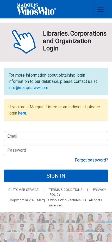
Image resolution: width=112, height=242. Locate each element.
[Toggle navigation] (100, 9)
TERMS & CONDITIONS (65, 190)
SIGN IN (56, 176)
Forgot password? (91, 160)
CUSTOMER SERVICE (23, 190)
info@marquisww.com (28, 87)
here (22, 113)
